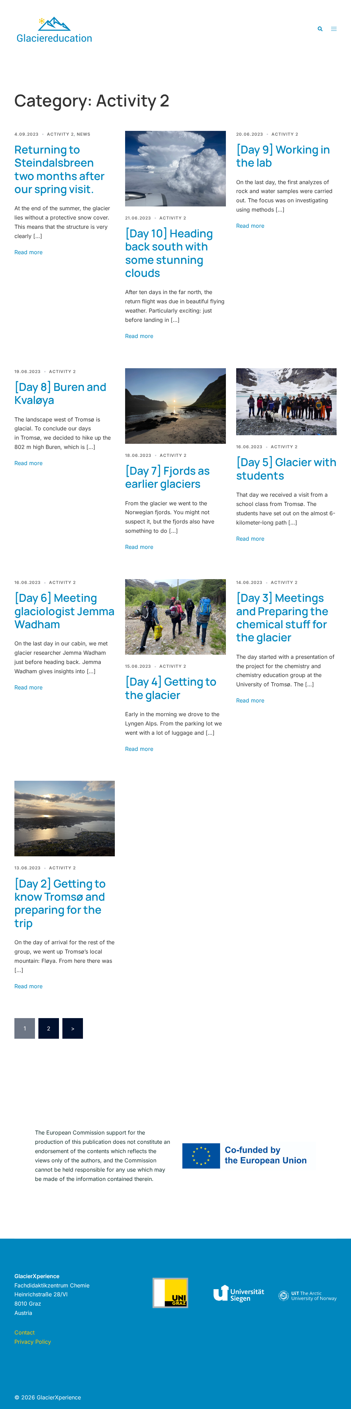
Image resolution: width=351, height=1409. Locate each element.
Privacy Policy (32, 1341)
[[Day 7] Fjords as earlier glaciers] (175, 405)
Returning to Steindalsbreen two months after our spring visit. (59, 169)
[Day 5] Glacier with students (286, 468)
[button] (320, 29)
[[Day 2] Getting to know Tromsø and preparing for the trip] (64, 818)
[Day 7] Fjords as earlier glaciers (167, 477)
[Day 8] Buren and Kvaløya (60, 393)
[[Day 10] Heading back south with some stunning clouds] (175, 168)
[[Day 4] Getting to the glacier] (175, 616)
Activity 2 (60, 134)
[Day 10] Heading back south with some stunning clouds (169, 253)
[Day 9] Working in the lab (283, 156)
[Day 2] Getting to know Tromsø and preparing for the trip (60, 903)
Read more (28, 252)
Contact (24, 1332)
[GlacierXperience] (54, 28)
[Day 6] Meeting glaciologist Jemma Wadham (64, 611)
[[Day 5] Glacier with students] (286, 401)
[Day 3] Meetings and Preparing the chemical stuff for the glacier (282, 617)
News (83, 134)
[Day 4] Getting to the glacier (171, 688)
